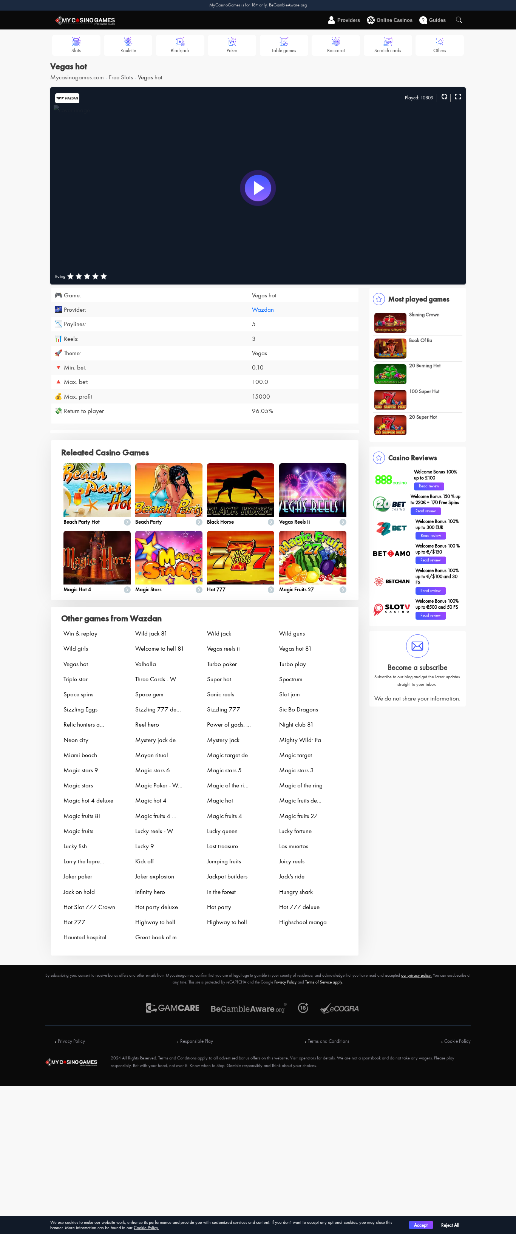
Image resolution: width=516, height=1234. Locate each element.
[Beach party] (168, 490)
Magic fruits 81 (82, 816)
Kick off (144, 861)
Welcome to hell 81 (159, 648)
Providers (348, 20)
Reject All (450, 1225)
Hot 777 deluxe (299, 907)
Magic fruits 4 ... (155, 816)
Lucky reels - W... (156, 831)
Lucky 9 (144, 846)
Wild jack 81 (151, 633)
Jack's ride (291, 876)
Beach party (148, 521)
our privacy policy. (416, 975)
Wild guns (292, 633)
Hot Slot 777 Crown (89, 907)
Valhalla (145, 664)
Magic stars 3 (296, 770)
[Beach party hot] (97, 490)
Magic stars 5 (224, 770)
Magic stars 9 (80, 770)
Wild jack (219, 633)
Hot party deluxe (156, 907)
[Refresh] (443, 96)
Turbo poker (222, 664)
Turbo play (292, 664)
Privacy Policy (285, 982)
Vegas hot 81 (295, 648)
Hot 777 (216, 589)
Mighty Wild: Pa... (302, 740)
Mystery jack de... (157, 740)
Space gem (149, 694)
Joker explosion (154, 876)
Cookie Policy (457, 1041)
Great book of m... (158, 937)
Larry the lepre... (83, 861)
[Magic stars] (168, 558)
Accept (421, 1225)
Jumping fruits (224, 861)
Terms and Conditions (328, 1041)
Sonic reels (220, 694)
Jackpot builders (227, 876)
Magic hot (220, 800)
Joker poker (77, 876)
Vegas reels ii (294, 521)
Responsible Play (196, 1041)
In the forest (221, 892)
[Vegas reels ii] (312, 490)
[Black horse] (240, 490)
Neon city (75, 740)
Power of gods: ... (229, 724)
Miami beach (80, 755)
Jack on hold (79, 892)
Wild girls (75, 648)
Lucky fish (75, 846)
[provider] (67, 97)
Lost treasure (222, 846)
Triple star (75, 679)
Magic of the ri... (228, 785)
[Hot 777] (240, 558)
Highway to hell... (157, 922)
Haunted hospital (85, 937)
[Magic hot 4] (97, 558)
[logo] (83, 19)
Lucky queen (222, 831)
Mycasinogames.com (77, 77)
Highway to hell (227, 922)
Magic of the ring (301, 785)
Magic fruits (78, 831)
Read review (429, 486)
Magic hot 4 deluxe (88, 800)
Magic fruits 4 (224, 816)
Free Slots (121, 77)
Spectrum (291, 679)
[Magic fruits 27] (312, 558)
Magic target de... (229, 755)
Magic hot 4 (77, 589)
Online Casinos (394, 20)
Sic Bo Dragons (298, 709)
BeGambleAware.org (288, 5)
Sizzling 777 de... (158, 709)
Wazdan (263, 309)
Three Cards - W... (157, 679)
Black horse (220, 521)
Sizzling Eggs (80, 709)
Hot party (219, 907)
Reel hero (147, 724)
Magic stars (148, 589)
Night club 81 (296, 724)
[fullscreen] (456, 96)
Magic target (295, 755)
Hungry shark (296, 892)
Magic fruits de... (300, 800)
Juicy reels (291, 861)
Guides (437, 20)
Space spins (78, 694)
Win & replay (80, 633)
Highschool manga (303, 922)
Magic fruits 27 (296, 589)
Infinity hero (150, 892)
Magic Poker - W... (158, 785)
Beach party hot (81, 521)
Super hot (219, 679)
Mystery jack (223, 740)
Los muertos (293, 846)
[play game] (258, 187)
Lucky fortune (295, 831)
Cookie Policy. (146, 1228)
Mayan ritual (151, 755)
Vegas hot (75, 664)
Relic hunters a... (83, 724)
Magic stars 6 (152, 770)
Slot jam (289, 694)
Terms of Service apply (323, 982)
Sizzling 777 (223, 709)
